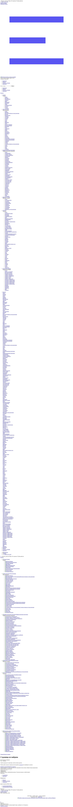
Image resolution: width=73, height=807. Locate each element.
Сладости (4, 540)
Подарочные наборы (7, 523)
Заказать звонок (3, 2)
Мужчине (5, 462)
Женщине (5, 444)
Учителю (4, 415)
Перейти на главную (12, 766)
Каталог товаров (7, 754)
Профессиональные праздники (9, 353)
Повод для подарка (6, 511)
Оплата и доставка (6, 90)
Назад (6, 97)
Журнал (4, 89)
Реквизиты (5, 782)
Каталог (2, 93)
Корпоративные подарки (7, 786)
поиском (21, 764)
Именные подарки (6, 402)
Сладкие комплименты (7, 785)
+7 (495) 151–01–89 (4, 1)
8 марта (4, 297)
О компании (5, 775)
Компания (5, 80)
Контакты (5, 84)
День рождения (6, 311)
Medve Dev (40, 796)
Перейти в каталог (4, 766)
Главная (2, 754)
